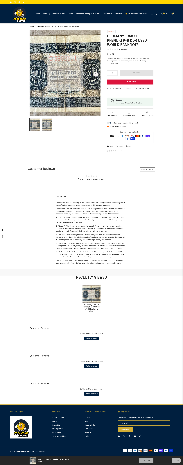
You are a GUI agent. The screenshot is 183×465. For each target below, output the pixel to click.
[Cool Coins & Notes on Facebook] (119, 436)
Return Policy (56, 432)
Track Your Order (58, 417)
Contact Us (56, 425)
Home (32, 26)
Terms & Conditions (59, 436)
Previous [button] (34, 74)
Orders (87, 417)
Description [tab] (61, 196)
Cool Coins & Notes (23, 451)
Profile (87, 436)
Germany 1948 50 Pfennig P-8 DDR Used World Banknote (91, 307)
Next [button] (96, 74)
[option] (65, 73)
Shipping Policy (57, 429)
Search (54, 421)
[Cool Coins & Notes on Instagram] (130, 436)
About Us (88, 432)
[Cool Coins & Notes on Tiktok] (140, 436)
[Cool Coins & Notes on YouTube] (135, 436)
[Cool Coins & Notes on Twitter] (124, 436)
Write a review (147, 169)
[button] (152, 14)
